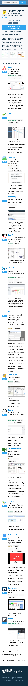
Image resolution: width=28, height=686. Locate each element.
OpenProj (11, 235)
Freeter (10, 619)
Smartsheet (12, 588)
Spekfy (10, 410)
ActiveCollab (12, 534)
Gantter (11, 311)
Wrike (10, 113)
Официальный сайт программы (14, 20)
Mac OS (8, 6)
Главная (3, 6)
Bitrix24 (11, 267)
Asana (10, 67)
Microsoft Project (14, 449)
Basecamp (12, 157)
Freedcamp (12, 197)
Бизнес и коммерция (15, 6)
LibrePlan (11, 501)
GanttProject (12, 375)
